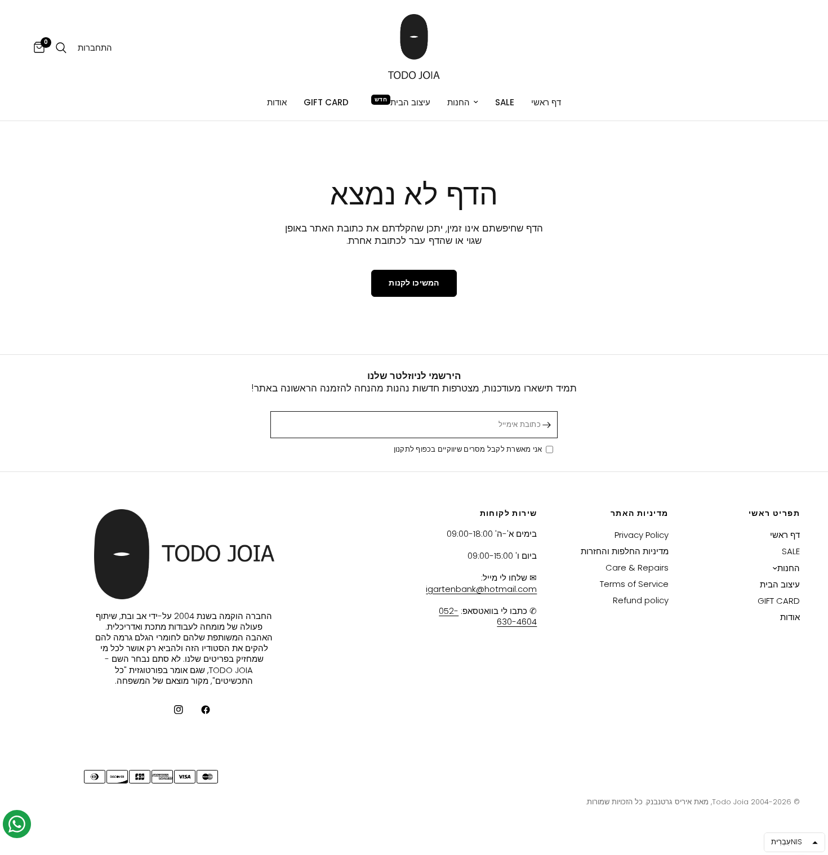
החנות (458, 102)
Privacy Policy (642, 535)
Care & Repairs (637, 567)
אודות (277, 102)
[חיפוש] (61, 48)
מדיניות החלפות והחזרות (625, 551)
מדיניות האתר (639, 513)
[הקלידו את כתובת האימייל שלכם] (546, 424)
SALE (504, 102)
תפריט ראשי (774, 513)
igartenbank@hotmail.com (481, 589)
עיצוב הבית (410, 102)
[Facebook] (197, 709)
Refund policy (641, 600)
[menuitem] (546, 102)
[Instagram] (170, 709)
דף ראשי (546, 102)
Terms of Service (634, 584)
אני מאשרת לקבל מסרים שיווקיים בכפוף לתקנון (470, 450)
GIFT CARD (326, 102)
